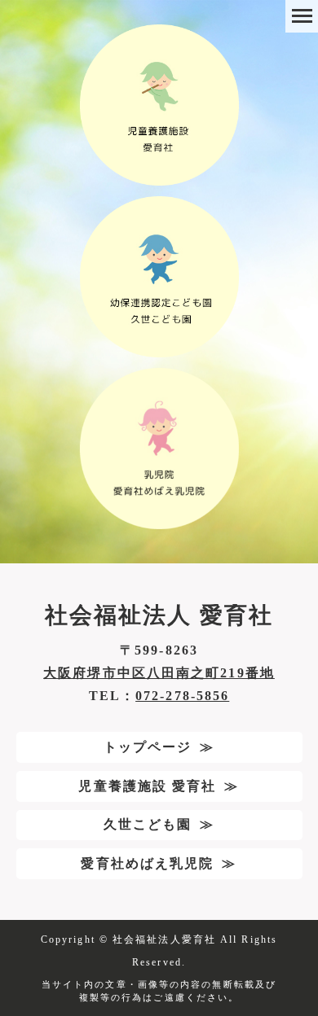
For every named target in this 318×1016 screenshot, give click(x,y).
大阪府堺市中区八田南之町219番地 (159, 673)
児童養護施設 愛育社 (147, 786)
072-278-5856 (182, 696)
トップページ (148, 747)
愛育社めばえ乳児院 (147, 863)
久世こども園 (148, 824)
